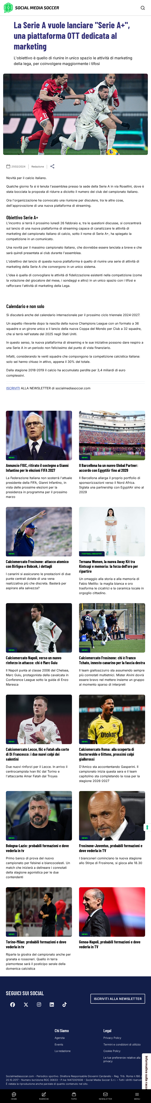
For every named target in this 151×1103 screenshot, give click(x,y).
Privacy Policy (112, 1037)
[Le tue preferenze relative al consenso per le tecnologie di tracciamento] (147, 827)
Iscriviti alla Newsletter (118, 999)
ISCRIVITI (13, 388)
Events (59, 1044)
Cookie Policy (112, 1051)
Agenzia (59, 1037)
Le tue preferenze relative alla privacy (121, 1059)
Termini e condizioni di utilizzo (122, 1044)
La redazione (63, 1051)
